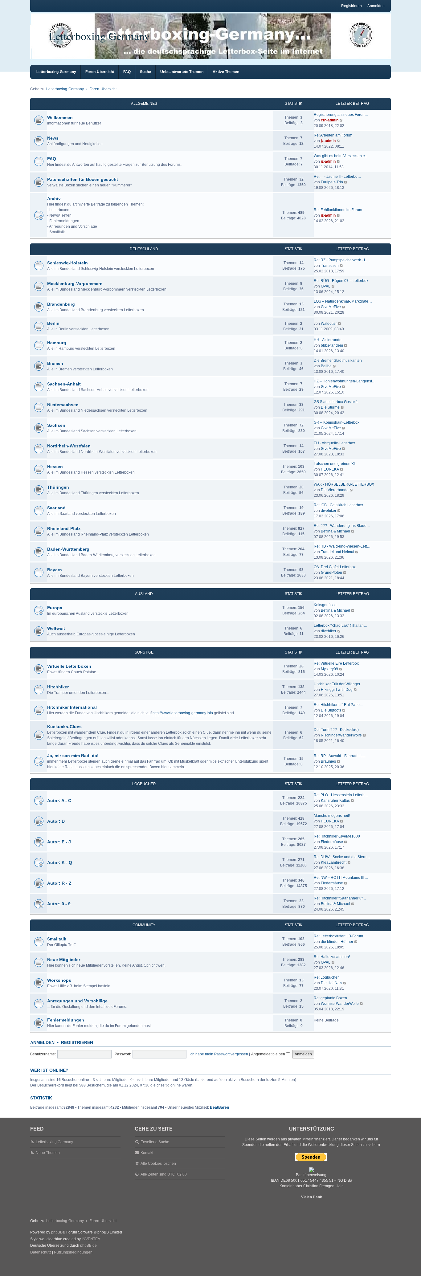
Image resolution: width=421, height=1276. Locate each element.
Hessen (55, 466)
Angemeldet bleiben (268, 1054)
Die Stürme (330, 407)
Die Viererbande (335, 490)
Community (144, 925)
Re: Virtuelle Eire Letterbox (336, 663)
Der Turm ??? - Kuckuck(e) (336, 730)
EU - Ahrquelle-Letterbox (334, 443)
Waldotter (329, 323)
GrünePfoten (331, 572)
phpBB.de (88, 1245)
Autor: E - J (59, 841)
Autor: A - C (59, 800)
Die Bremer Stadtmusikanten (338, 360)
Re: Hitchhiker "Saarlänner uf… (340, 898)
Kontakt (147, 1153)
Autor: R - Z (59, 883)
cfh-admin (329, 120)
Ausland (144, 594)
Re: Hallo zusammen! (332, 957)
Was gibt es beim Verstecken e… (341, 156)
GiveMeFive (331, 307)
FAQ (51, 158)
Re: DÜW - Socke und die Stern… (342, 857)
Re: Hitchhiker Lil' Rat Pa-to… (338, 705)
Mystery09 (329, 669)
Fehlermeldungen (65, 1019)
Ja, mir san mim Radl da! (73, 755)
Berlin (53, 323)
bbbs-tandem (332, 345)
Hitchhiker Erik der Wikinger (337, 684)
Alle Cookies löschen (158, 1163)
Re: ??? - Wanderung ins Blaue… (342, 526)
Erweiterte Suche (155, 1142)
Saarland (56, 507)
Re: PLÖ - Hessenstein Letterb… (341, 795)
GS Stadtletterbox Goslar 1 (336, 402)
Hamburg (56, 342)
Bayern (54, 569)
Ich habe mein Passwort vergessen (219, 1054)
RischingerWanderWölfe (341, 735)
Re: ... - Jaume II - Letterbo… (337, 176)
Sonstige (144, 652)
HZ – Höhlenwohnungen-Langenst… (345, 381)
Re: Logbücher (326, 977)
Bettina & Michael (335, 531)
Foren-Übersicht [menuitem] (99, 72)
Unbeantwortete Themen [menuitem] (181, 72)
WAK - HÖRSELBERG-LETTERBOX (344, 484)
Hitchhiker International (72, 707)
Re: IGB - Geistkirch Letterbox (338, 505)
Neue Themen (48, 1153)
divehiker (328, 510)
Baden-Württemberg (68, 549)
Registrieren (77, 1042)
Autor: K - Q (59, 862)
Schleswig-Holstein (67, 262)
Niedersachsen (63, 404)
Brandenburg (61, 304)
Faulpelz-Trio (332, 182)
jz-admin (328, 141)
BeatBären (219, 1107)
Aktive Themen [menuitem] (226, 72)
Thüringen (58, 487)
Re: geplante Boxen (330, 998)
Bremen (55, 363)
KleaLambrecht (333, 862)
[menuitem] (40, 1252)
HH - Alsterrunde (327, 340)
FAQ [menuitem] (127, 72)
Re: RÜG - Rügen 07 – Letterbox (341, 281)
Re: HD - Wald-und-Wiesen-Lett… (342, 546)
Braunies (328, 761)
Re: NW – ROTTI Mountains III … (341, 877)
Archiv (54, 198)
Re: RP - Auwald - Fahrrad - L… (340, 756)
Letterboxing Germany (99, 35)
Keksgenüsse (325, 605)
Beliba (326, 366)
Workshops (59, 980)
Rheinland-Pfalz (63, 528)
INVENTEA (91, 1239)
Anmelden (42, 1042)
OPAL (325, 286)
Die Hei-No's (331, 983)
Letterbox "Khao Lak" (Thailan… (340, 625)
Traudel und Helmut (337, 552)
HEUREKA (330, 469)
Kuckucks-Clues (64, 726)
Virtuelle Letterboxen (69, 666)
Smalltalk (56, 938)
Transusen (330, 265)
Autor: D (56, 821)
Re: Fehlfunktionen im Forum (338, 210)
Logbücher (144, 784)
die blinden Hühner (337, 942)
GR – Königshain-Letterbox (336, 422)
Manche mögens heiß (332, 815)
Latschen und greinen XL (335, 464)
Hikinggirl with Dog (337, 689)
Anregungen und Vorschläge (77, 1000)
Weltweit (56, 628)
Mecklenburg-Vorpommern (75, 283)
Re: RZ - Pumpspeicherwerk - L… (342, 260)
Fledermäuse (332, 842)
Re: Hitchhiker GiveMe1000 (337, 836)
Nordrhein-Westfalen (69, 445)
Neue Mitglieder (63, 959)
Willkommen (60, 117)
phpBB (57, 1232)
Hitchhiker (58, 686)
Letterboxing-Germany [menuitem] (56, 72)
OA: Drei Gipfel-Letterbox (335, 567)
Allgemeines (144, 103)
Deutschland (144, 249)
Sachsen (56, 425)
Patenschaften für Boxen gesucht (82, 179)
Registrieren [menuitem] (351, 6)
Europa (54, 607)
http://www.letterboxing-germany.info (183, 713)
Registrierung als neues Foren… (341, 114)
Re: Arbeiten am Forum (333, 135)
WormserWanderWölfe (340, 1003)
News (53, 138)
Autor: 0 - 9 (59, 903)
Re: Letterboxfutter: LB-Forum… (340, 936)
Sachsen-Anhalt (64, 383)
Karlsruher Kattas (335, 800)
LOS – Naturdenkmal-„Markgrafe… (343, 301)
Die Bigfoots (331, 710)
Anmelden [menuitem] (376, 6)
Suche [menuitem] (145, 72)
